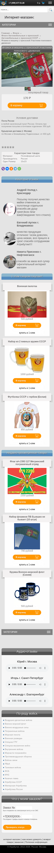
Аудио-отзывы (27, 651)
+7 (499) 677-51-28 (16, 3)
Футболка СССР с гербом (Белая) (27, 397)
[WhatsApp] (19, 168)
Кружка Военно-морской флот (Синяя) (27, 573)
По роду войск (27, 713)
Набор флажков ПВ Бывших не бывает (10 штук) (27, 518)
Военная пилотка (27, 286)
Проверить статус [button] (15, 827)
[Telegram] (15, 168)
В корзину (21, 325)
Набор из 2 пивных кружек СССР (27, 341)
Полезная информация (36, 842)
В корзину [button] (16, 105)
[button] (51, 10)
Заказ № (9, 807)
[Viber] (3, 168)
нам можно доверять (32, 839)
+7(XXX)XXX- (12, 816)
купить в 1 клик (27, 333)
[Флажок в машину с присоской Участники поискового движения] (27, 69)
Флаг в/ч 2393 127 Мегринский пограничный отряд (27, 463)
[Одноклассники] (11, 168)
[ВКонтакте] (7, 168)
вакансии (19, 842)
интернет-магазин (11, 839)
